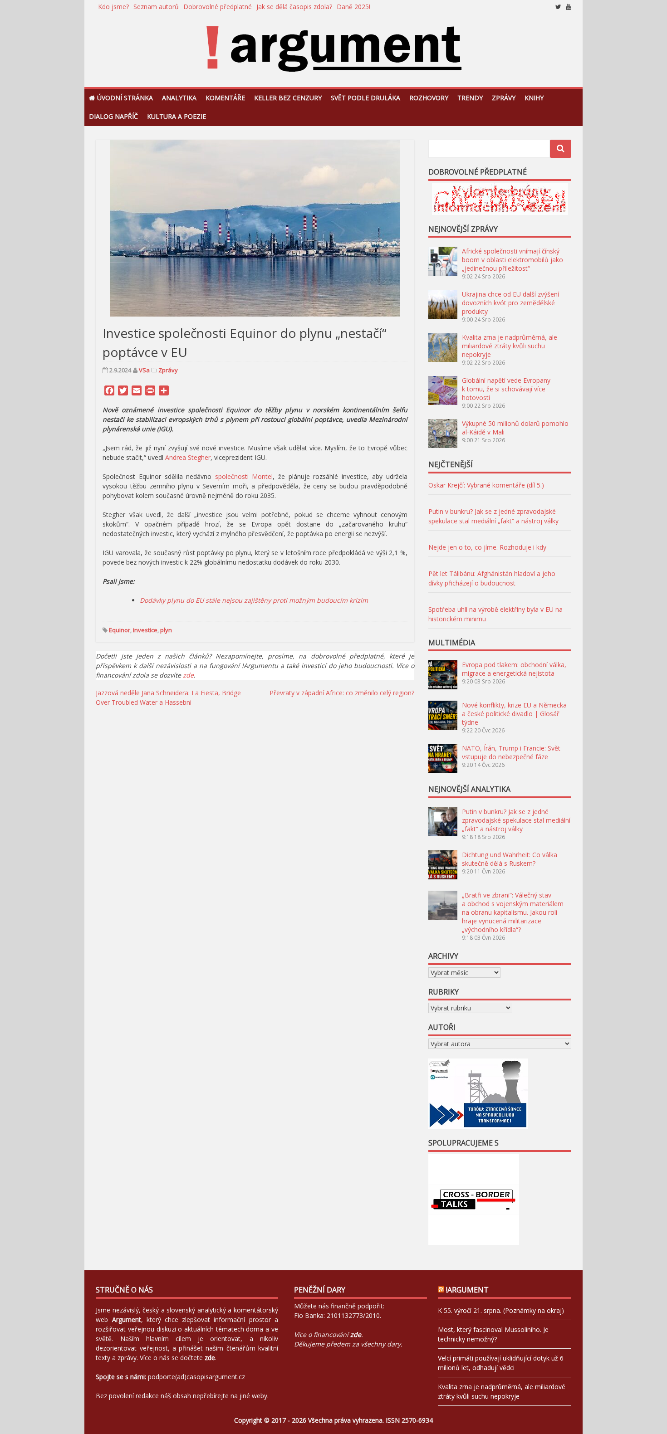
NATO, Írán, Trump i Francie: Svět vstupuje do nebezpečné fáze (511, 752)
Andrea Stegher (188, 457)
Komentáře (225, 97)
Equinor (119, 630)
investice (145, 630)
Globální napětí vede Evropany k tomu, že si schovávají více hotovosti (506, 389)
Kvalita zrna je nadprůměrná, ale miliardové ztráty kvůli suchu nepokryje (509, 346)
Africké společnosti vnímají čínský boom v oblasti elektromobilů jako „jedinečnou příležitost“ (512, 260)
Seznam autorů (156, 6)
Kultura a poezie (176, 116)
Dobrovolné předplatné (217, 6)
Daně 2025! (353, 6)
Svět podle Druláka (365, 97)
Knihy (534, 97)
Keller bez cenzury (288, 97)
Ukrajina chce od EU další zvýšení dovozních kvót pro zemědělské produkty (510, 303)
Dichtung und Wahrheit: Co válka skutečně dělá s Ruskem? (509, 859)
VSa (144, 370)
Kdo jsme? (113, 6)
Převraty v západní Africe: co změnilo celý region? (342, 692)
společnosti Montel (244, 476)
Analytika (179, 97)
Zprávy (503, 97)
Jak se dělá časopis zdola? (294, 6)
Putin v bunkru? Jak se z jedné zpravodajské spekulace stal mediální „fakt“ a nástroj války (516, 820)
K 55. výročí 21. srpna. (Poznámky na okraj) (501, 1310)
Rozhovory (428, 97)
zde (188, 675)
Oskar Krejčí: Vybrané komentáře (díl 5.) (486, 485)
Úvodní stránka (125, 97)
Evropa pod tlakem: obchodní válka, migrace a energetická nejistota (514, 669)
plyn (166, 630)
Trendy (470, 97)
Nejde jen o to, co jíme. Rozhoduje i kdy (487, 547)
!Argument (467, 1290)
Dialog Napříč (113, 116)
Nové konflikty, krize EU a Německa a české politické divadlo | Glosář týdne (514, 714)
